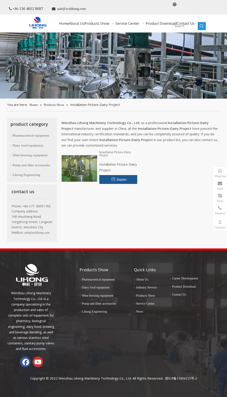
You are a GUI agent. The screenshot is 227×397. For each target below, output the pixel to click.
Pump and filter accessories (31, 165)
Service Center (145, 303)
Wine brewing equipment (30, 155)
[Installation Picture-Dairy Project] (79, 168)
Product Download (184, 286)
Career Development (185, 278)
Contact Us (179, 294)
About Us (142, 279)
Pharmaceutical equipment (31, 135)
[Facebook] (25, 362)
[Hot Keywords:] (202, 26)
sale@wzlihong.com (71, 9)
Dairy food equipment (28, 145)
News (139, 311)
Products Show (145, 295)
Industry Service (146, 287)
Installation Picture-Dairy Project (115, 154)
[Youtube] (38, 362)
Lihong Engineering (26, 175)
